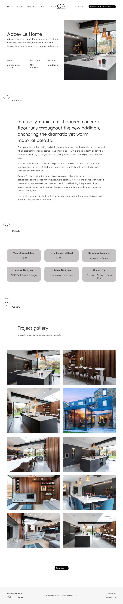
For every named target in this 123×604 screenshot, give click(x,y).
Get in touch (61, 568)
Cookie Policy (110, 597)
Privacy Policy (110, 594)
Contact (53, 6)
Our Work (80, 6)
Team (42, 6)
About (20, 6)
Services (31, 6)
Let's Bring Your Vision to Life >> (15, 596)
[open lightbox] (33, 367)
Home (10, 6)
